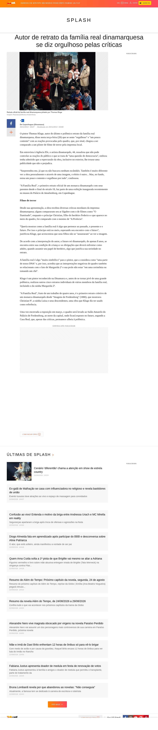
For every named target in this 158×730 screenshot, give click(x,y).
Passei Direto (58, 3)
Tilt (103, 10)
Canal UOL (115, 10)
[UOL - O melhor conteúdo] (11, 3)
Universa (89, 10)
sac (118, 3)
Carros (51, 10)
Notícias (35, 10)
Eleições (26, 10)
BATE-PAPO (37, 3)
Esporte (74, 10)
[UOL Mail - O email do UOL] (124, 3)
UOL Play (76, 3)
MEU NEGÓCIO (47, 3)
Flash (19, 10)
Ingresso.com (26, 3)
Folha (67, 10)
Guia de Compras (148, 10)
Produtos (11, 10)
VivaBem (98, 10)
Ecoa (107, 10)
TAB (127, 10)
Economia (59, 10)
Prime (132, 10)
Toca (137, 10)
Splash (81, 10)
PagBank (68, 3)
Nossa (123, 10)
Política (43, 10)
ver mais (55, 704)
